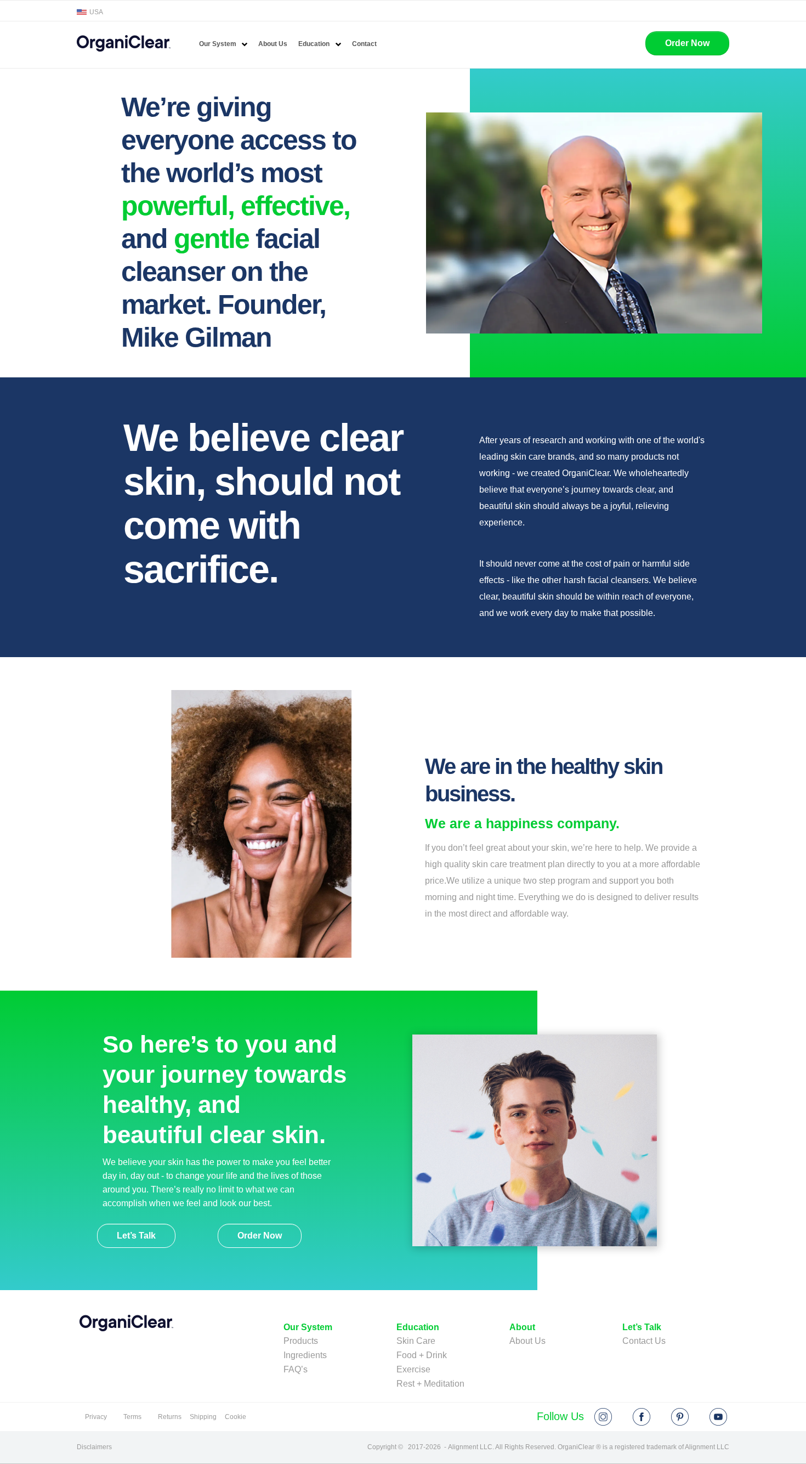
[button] (687, 43)
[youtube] (718, 1417)
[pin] (680, 1417)
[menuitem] (223, 44)
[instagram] (603, 1417)
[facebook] (641, 1417)
